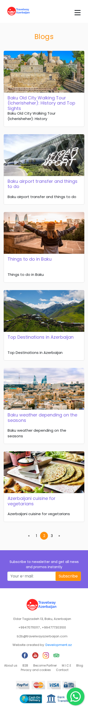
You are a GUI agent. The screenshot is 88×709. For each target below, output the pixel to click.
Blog (79, 665)
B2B (25, 665)
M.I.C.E (66, 665)
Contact (62, 670)
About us (10, 665)
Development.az (58, 644)
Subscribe (68, 576)
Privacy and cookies (36, 670)
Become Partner (45, 665)
